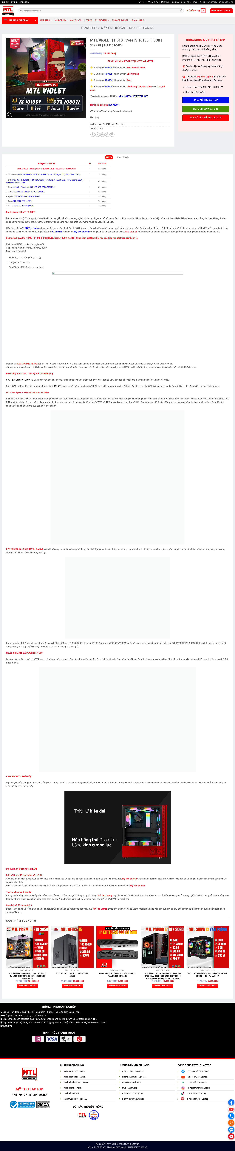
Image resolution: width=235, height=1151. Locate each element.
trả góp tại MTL (120, 20)
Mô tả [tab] (109, 157)
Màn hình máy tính (136, 67)
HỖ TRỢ (141, 2)
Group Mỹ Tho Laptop (197, 1082)
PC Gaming (56, 231)
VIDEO (89, 20)
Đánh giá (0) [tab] (123, 157)
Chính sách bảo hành (72, 1088)
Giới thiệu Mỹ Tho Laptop (74, 1071)
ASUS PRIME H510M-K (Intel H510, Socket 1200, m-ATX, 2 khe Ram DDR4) (49, 175)
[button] (196, 11)
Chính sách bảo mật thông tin (76, 1082)
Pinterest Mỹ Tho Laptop (197, 1099)
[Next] (229, 959)
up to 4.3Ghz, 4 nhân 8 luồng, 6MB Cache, (59, 180)
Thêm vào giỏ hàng (27, 986)
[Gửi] (181, 10)
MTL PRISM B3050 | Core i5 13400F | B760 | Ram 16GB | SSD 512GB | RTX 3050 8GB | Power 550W (27, 976)
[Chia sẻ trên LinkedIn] (112, 134)
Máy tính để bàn (113, 28)
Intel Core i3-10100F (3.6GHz (24, 180)
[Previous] (6, 959)
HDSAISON (113, 105)
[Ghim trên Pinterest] (107, 134)
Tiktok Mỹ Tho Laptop (196, 1093)
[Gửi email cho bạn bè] (102, 134)
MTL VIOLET (99, 128)
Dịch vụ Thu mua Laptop (132, 1093)
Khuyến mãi (61, 20)
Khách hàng (138, 20)
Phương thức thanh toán (132, 1071)
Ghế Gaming (133, 74)
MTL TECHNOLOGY (111, 1147)
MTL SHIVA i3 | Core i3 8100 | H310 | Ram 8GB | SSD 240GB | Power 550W (207, 974)
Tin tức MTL (101, 20)
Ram (129, 80)
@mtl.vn (8, 1026)
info (2, 1026)
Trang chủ (89, 28)
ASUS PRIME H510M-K (30, 238)
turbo (39, 180)
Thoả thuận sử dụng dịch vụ (75, 1099)
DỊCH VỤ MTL (75, 20)
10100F (57, 386)
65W (79, 180)
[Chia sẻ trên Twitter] (97, 134)
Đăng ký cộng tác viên (131, 1082)
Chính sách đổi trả (71, 1093)
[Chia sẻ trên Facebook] (92, 134)
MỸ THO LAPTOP (131, 1144)
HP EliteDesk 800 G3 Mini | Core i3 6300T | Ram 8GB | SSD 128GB (117, 974)
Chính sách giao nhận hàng (75, 1077)
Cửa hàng (45, 20)
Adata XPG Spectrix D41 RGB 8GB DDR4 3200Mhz (34, 187)
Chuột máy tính (134, 86)
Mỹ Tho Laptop (72, 1022)
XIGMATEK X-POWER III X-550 (27, 196)
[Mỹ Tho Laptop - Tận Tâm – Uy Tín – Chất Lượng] (8, 11)
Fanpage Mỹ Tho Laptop (198, 1071)
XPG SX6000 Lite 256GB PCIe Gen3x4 (28, 192)
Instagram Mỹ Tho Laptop (199, 1088)
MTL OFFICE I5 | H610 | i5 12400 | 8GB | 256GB (72, 974)
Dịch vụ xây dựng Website (133, 1099)
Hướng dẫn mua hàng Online (134, 1077)
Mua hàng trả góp (129, 1088)
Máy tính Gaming (141, 28)
